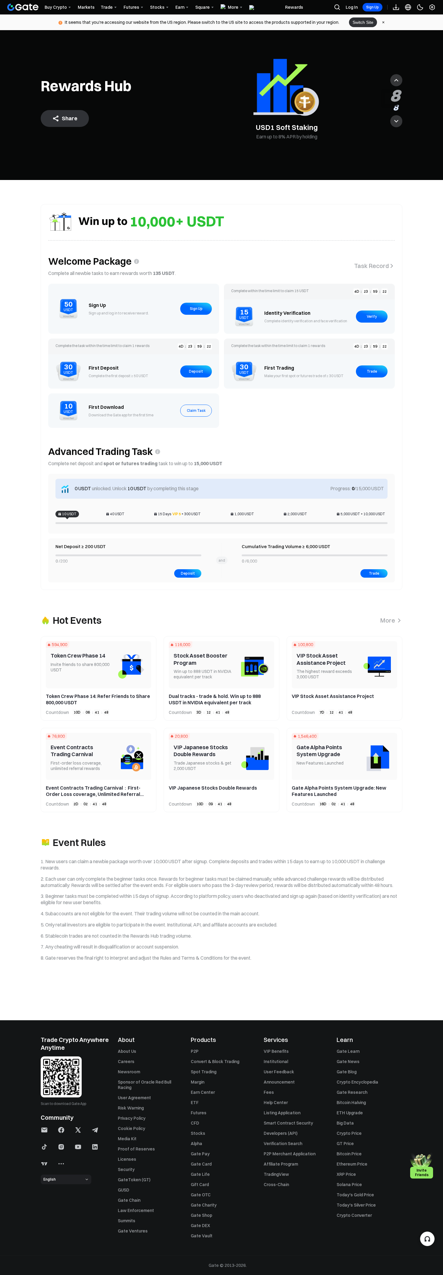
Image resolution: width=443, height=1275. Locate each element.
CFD (195, 1123)
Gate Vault (201, 1236)
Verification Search (283, 1143)
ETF (195, 1102)
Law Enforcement (136, 1210)
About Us (127, 1051)
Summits (126, 1220)
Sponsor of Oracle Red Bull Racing (144, 1084)
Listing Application (282, 1113)
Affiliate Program (281, 1164)
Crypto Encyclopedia (357, 1082)
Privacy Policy (132, 1118)
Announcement (279, 1082)
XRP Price (346, 1174)
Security (126, 1169)
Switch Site (363, 22)
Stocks (198, 1133)
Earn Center (203, 1092)
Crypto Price (349, 1133)
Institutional (276, 1061)
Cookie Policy (131, 1128)
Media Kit (127, 1138)
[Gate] (23, 7)
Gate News (348, 1061)
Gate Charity (204, 1205)
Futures (198, 1113)
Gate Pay (200, 1154)
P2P (195, 1051)
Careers (126, 1061)
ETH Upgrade (350, 1113)
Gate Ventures (133, 1231)
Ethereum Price (352, 1164)
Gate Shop (201, 1215)
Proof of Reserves (136, 1149)
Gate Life (200, 1174)
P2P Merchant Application (290, 1154)
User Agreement (134, 1097)
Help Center (276, 1102)
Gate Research (352, 1092)
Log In (352, 7)
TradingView (276, 1174)
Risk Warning (131, 1108)
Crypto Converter (354, 1215)
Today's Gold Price (355, 1195)
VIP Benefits (276, 1051)
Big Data (345, 1123)
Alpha (196, 1143)
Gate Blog (347, 1072)
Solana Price (349, 1184)
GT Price (345, 1143)
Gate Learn (348, 1051)
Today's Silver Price (356, 1205)
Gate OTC (201, 1195)
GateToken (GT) (134, 1179)
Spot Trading (203, 1072)
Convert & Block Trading (215, 1061)
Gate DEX (200, 1225)
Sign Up (372, 7)
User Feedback (279, 1072)
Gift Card (200, 1184)
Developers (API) (280, 1133)
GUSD (123, 1190)
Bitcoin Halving (351, 1102)
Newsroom (129, 1072)
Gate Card (201, 1164)
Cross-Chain (276, 1184)
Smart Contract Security (288, 1123)
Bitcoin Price (349, 1154)
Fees (269, 1092)
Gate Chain (129, 1200)
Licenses (127, 1159)
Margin (197, 1082)
